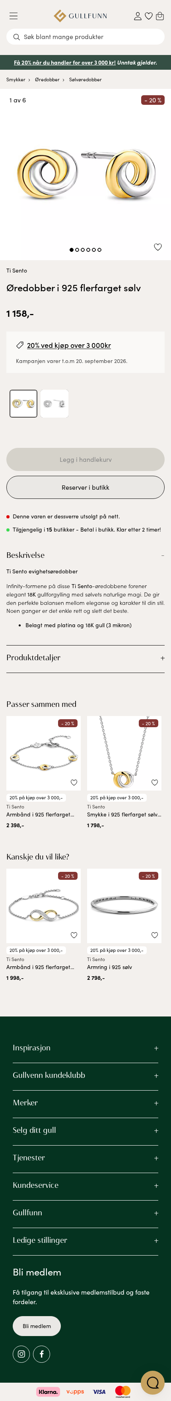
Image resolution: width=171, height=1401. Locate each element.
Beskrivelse (25, 555)
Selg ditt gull (34, 1130)
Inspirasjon (32, 1047)
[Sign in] (137, 16)
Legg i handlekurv (86, 459)
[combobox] (85, 37)
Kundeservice (35, 1185)
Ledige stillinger (40, 1240)
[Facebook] (42, 1354)
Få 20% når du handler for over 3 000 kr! (65, 62)
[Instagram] (21, 1354)
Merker (25, 1102)
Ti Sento (16, 270)
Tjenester (29, 1157)
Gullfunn (27, 1212)
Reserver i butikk (85, 487)
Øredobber (47, 79)
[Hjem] (80, 16)
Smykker (15, 79)
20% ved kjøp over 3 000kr (69, 345)
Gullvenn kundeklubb (49, 1075)
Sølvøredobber (85, 79)
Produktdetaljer (33, 657)
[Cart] (160, 16)
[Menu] (16, 16)
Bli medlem (37, 1326)
